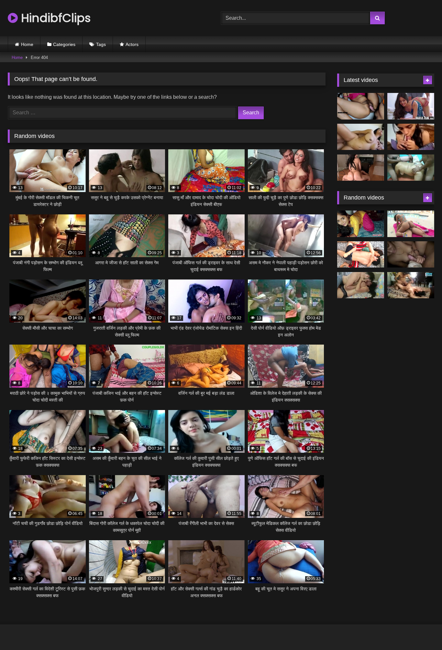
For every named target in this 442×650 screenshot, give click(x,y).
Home (27, 44)
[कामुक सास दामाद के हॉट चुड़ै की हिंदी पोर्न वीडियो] (360, 106)
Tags (101, 44)
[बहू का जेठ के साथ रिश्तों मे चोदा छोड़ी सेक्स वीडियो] (360, 224)
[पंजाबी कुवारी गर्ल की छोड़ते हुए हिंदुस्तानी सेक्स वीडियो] (360, 285)
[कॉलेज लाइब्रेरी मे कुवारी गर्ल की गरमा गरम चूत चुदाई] (410, 285)
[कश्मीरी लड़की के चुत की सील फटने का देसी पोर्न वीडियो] (410, 254)
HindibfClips (54, 18)
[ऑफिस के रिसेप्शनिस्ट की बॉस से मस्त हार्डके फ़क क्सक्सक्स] (410, 106)
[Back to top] (422, 630)
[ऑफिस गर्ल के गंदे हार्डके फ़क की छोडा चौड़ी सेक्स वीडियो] (410, 224)
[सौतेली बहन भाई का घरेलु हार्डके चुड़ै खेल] (360, 254)
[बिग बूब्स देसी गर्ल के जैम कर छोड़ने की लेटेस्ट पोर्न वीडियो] (360, 137)
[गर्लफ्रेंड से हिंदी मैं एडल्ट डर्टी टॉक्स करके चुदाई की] (410, 137)
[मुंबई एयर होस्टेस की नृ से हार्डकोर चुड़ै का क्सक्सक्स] (360, 167)
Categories (64, 44)
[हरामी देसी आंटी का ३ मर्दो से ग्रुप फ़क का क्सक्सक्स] (410, 167)
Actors (132, 44)
